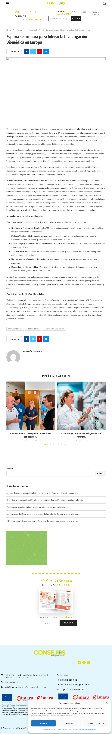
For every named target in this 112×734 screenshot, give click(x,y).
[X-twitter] (84, 662)
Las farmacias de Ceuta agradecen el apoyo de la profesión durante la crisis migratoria (42, 513)
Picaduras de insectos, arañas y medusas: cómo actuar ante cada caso (35, 506)
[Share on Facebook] (26, 51)
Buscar (9, 468)
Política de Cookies (49, 729)
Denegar (70, 723)
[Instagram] (88, 662)
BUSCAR (75, 19)
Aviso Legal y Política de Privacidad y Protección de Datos (77, 729)
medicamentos (33, 329)
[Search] (104, 3)
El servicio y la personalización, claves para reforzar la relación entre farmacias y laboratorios (46, 500)
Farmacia (20, 30)
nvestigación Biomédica (54, 329)
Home (8, 30)
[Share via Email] (46, 51)
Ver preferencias (96, 723)
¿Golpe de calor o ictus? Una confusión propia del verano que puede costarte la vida (42, 520)
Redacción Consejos (32, 351)
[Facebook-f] (79, 662)
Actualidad (33, 30)
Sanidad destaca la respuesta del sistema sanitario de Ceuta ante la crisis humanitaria (42, 493)
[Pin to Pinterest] (39, 51)
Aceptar (43, 723)
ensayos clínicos (15, 329)
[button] (106, 703)
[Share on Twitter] (33, 51)
